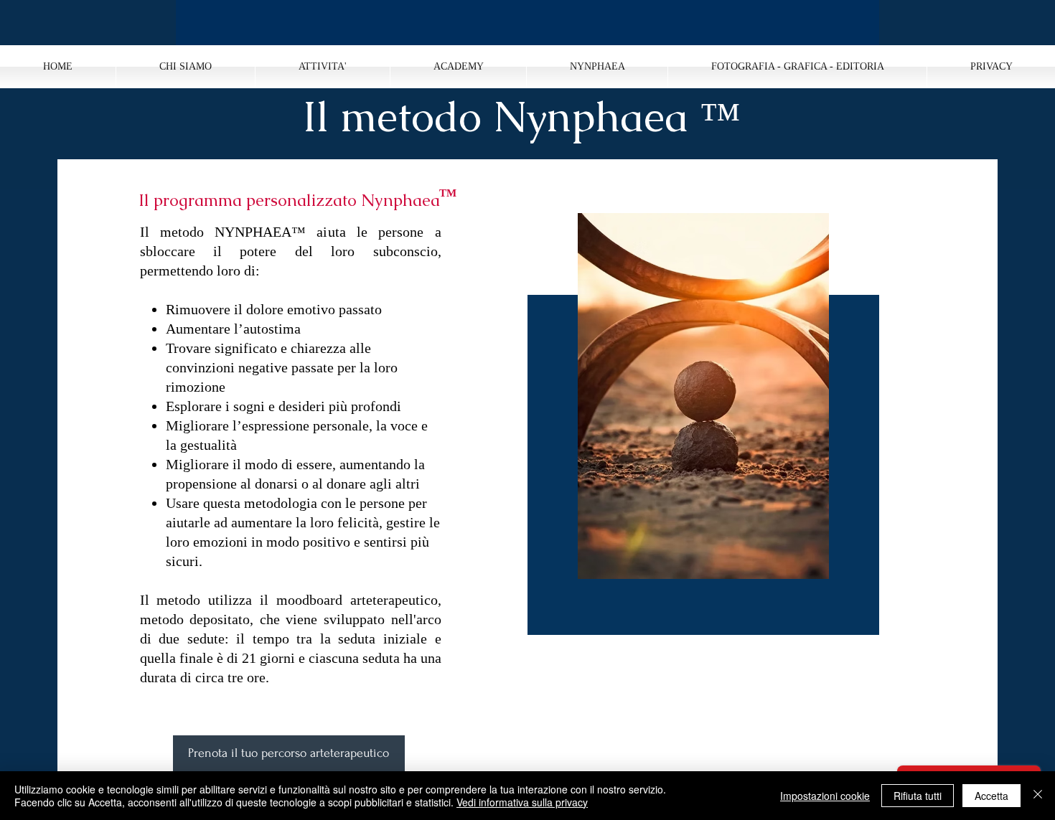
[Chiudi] (1037, 796)
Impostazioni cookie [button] (825, 795)
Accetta (991, 795)
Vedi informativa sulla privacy (522, 802)
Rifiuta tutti (918, 795)
